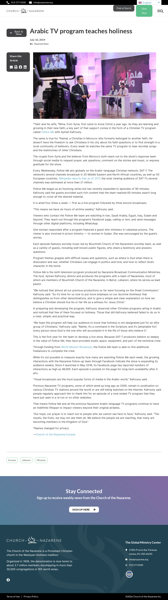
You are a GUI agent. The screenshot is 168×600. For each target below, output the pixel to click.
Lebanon (26, 460)
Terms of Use (13, 596)
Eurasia (70, 434)
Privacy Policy (31, 596)
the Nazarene (57, 434)
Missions (41, 460)
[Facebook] (8, 580)
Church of (42, 434)
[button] (158, 11)
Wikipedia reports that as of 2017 (79, 178)
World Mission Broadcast (76, 347)
